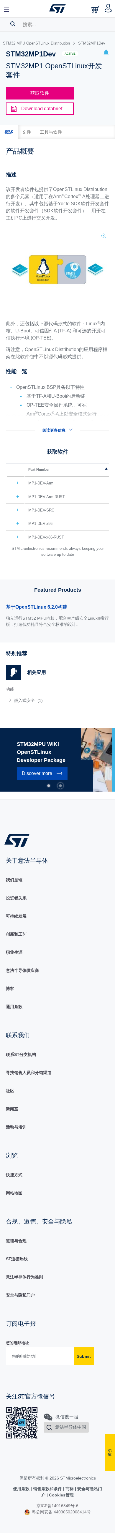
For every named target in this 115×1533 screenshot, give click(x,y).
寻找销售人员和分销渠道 (28, 1072)
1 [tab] (49, 786)
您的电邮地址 (17, 1343)
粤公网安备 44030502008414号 (61, 1512)
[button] (7, 9)
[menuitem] (48, 700)
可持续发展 (16, 916)
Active (70, 53)
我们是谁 (14, 879)
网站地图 (14, 1193)
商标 (69, 1488)
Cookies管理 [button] (61, 1495)
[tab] (9, 132)
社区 (10, 1090)
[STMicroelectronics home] (57, 8)
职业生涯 (14, 952)
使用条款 (22, 1488)
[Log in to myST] (108, 8)
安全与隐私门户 (20, 1295)
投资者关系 (16, 898)
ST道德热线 (17, 1258)
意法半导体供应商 (22, 970)
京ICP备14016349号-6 (57, 1505)
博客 (10, 988)
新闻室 (12, 1108)
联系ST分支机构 (21, 1054)
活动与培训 (16, 1127)
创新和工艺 (16, 934)
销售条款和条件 (47, 1488)
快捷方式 (14, 1174)
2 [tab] (60, 786)
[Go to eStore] (96, 9)
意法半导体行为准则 (24, 1277)
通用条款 (14, 1006)
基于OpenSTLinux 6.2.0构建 (36, 607)
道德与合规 (16, 1240)
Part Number (39, 470)
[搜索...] (13, 24)
